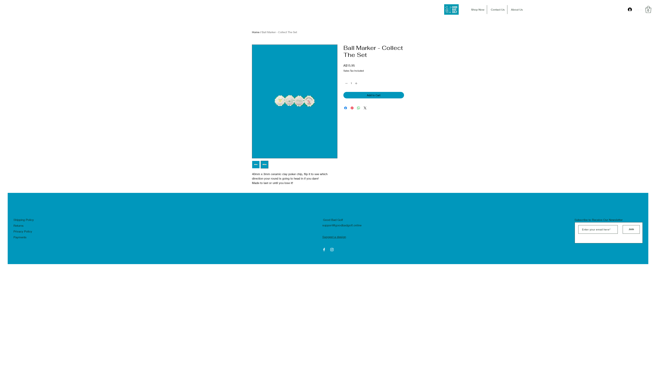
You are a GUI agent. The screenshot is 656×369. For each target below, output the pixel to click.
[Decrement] (346, 83)
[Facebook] (324, 249)
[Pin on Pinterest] (352, 108)
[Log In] (630, 9)
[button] (648, 9)
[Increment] (356, 83)
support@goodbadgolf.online (342, 225)
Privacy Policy (22, 231)
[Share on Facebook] (346, 108)
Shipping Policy (23, 220)
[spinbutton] (351, 83)
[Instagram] (332, 249)
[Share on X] (365, 108)
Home (255, 32)
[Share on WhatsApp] (359, 108)
